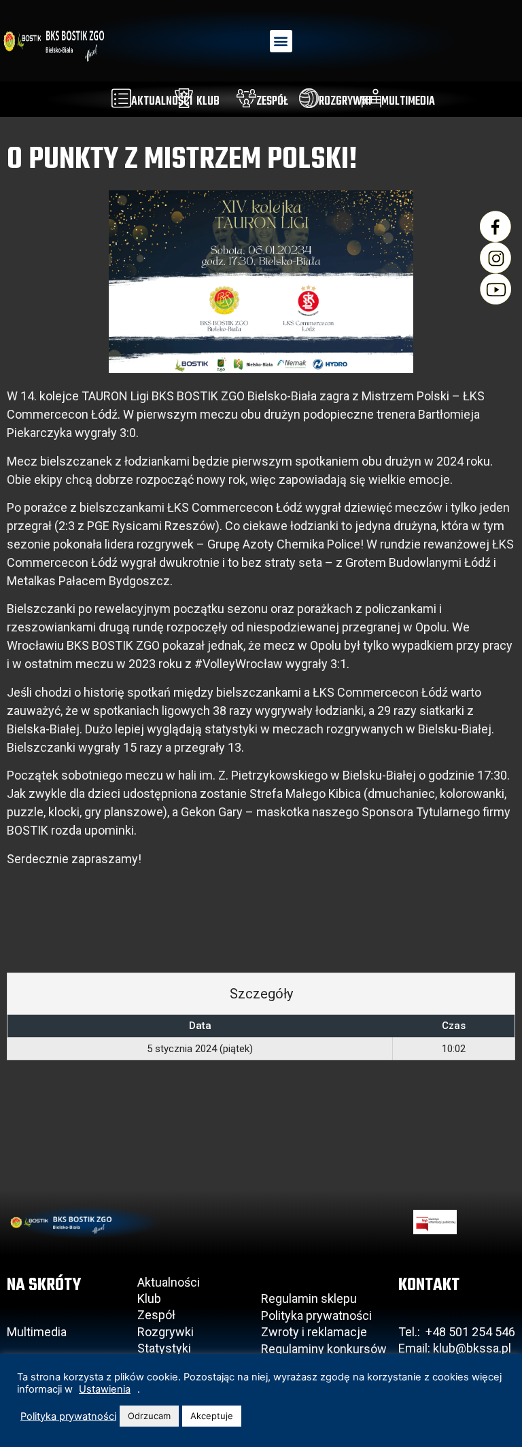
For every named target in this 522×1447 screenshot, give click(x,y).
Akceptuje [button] (211, 1415)
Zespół (156, 1315)
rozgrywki (345, 101)
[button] (281, 41)
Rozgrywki (165, 1332)
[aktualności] (121, 98)
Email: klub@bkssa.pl (454, 1348)
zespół (272, 101)
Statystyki (164, 1348)
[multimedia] (371, 98)
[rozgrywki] (309, 98)
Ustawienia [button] (104, 1389)
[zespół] (246, 98)
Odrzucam (149, 1415)
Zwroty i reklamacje (314, 1332)
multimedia (408, 101)
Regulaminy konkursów (324, 1349)
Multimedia (37, 1332)
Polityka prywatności (316, 1315)
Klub (150, 1298)
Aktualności (168, 1282)
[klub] (184, 98)
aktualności (161, 101)
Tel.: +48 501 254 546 (456, 1332)
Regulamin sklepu (309, 1298)
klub (208, 101)
